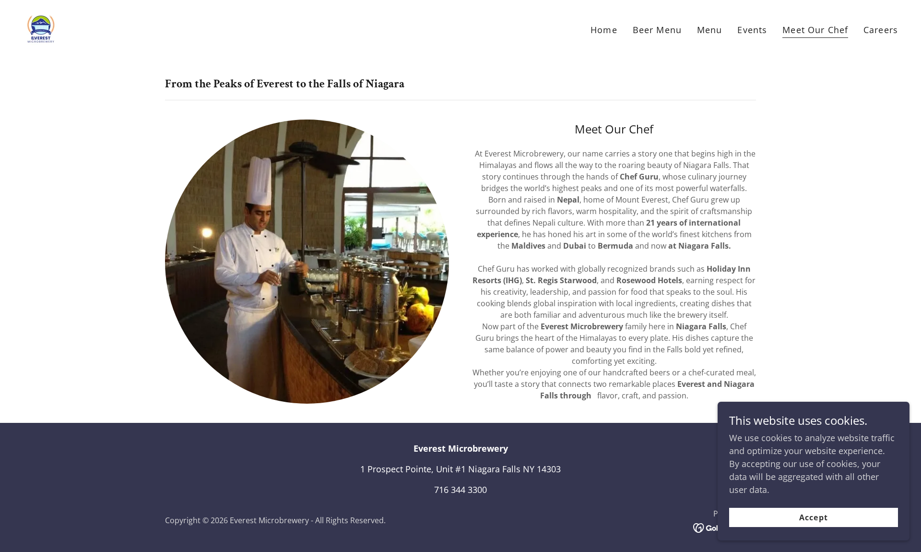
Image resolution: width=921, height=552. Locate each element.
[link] (40, 27)
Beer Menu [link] (657, 30)
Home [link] (603, 30)
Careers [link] (880, 30)
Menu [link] (709, 30)
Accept (813, 517)
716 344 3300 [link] (460, 489)
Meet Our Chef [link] (815, 30)
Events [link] (752, 30)
